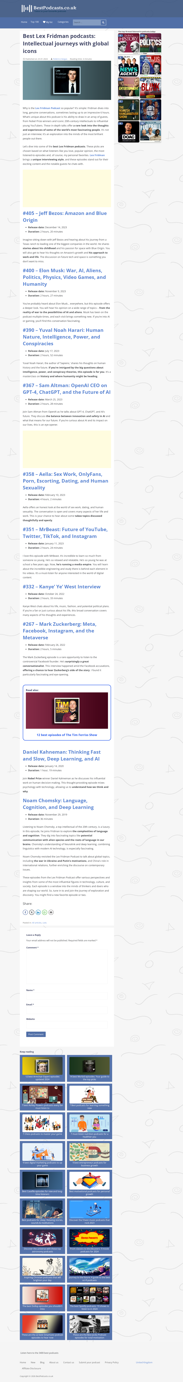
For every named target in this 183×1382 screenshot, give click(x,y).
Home (23, 1362)
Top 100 (35, 21)
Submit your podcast (89, 1362)
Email (30, 1004)
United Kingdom (144, 1362)
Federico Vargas (60, 59)
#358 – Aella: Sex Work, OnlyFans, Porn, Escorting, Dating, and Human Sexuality (65, 481)
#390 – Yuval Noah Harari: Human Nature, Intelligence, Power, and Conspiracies (63, 337)
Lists (45, 922)
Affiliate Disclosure (31, 1368)
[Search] (103, 22)
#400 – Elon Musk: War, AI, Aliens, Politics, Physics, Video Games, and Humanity (64, 277)
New (33, 1362)
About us (53, 1362)
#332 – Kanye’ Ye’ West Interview (62, 586)
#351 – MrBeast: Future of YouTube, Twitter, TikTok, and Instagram (65, 532)
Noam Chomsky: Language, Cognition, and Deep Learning (58, 803)
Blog (42, 1362)
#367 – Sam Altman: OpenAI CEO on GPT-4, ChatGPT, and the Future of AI (67, 388)
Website (30, 1019)
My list (49, 22)
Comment (32, 947)
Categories (63, 21)
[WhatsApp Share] (44, 912)
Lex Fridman (97, 155)
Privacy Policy (112, 1362)
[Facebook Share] (25, 912)
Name (30, 990)
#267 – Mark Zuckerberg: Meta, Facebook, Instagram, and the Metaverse (59, 631)
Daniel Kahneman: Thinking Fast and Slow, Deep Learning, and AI (62, 755)
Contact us (68, 1362)
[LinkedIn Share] (38, 912)
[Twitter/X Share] (31, 912)
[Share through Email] (51, 912)
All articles (37, 922)
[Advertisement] (67, 188)
